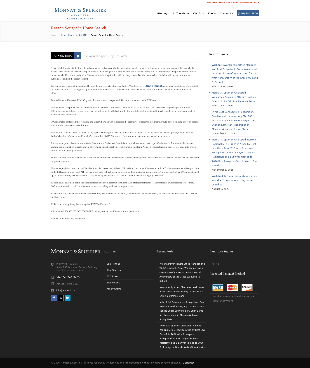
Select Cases (67, 35)
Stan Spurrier (114, 270)
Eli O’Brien (112, 276)
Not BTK (82, 35)
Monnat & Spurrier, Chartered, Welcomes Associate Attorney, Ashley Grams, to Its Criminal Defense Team (234, 97)
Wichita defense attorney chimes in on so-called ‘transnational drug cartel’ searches (234, 180)
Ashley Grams (114, 289)
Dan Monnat (154, 86)
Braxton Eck (113, 282)
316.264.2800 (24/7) (68, 277)
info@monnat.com (66, 290)
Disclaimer (188, 363)
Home (54, 35)
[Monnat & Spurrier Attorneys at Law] (81, 13)
